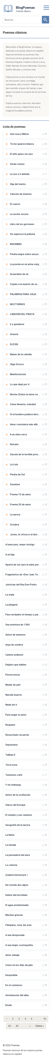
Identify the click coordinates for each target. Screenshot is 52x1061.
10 (44, 1018)
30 (17, 1026)
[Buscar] (45, 19)
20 (9, 1026)
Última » (40, 1026)
